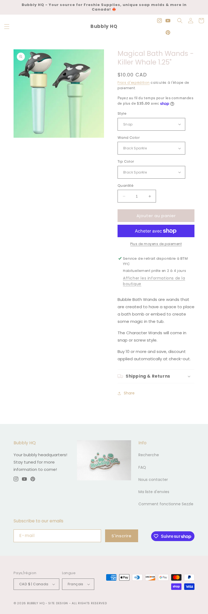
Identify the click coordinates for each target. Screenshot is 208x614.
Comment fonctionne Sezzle (165, 504)
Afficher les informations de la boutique (154, 281)
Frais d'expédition (134, 82)
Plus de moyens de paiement (156, 244)
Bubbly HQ (35, 603)
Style (122, 113)
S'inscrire (122, 536)
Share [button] (129, 393)
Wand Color (129, 137)
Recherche (148, 455)
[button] (7, 27)
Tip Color (126, 161)
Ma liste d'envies (153, 491)
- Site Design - (59, 603)
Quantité (126, 185)
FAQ (142, 467)
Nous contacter (153, 479)
